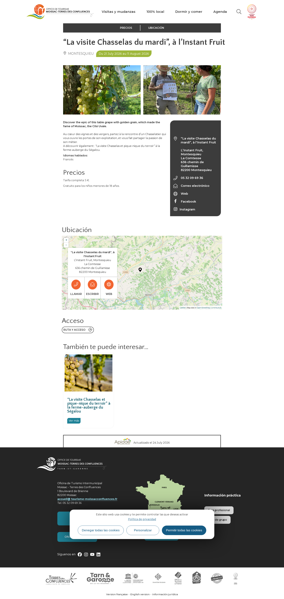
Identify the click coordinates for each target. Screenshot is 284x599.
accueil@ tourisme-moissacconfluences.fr (87, 499)
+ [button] (66, 240)
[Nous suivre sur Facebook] (80, 555)
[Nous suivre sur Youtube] (92, 555)
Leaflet (183, 308)
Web (184, 194)
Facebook (188, 201)
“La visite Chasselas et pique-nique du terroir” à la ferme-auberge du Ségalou (88, 405)
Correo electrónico (195, 186)
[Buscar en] (239, 11)
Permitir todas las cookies (184, 530)
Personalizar (143, 530)
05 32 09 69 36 (192, 178)
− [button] (66, 245)
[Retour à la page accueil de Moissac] (60, 11)
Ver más (74, 420)
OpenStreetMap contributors (209, 308)
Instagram (187, 209)
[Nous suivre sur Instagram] (86, 555)
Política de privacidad (142, 519)
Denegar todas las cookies (101, 530)
